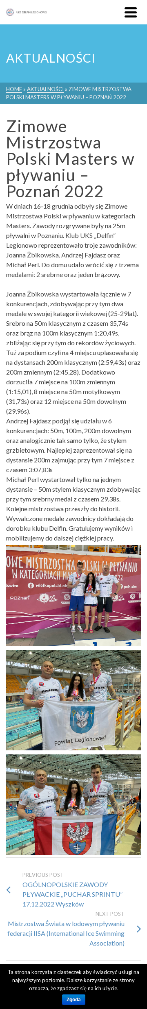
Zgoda (74, 999)
